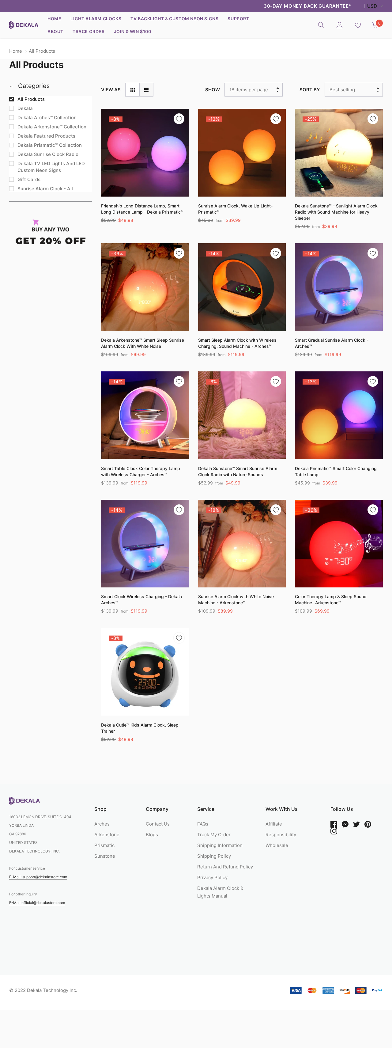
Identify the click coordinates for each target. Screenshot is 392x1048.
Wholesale (277, 845)
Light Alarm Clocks (95, 18)
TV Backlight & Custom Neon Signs (174, 18)
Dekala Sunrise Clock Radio (47, 154)
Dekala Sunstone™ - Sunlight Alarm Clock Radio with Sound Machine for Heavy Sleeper (336, 212)
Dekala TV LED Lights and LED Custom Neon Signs (51, 167)
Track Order (89, 31)
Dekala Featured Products (46, 136)
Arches (102, 824)
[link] (321, 24)
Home (54, 18)
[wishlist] (179, 118)
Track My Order (214, 834)
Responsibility (281, 834)
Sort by (310, 90)
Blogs (152, 834)
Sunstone (104, 856)
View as (111, 90)
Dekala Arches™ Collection (47, 117)
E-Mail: (15, 902)
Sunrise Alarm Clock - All (45, 189)
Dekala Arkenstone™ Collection (51, 127)
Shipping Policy (214, 856)
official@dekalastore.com (43, 902)
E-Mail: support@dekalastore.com (38, 877)
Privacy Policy (212, 877)
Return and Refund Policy (225, 867)
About (55, 31)
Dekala (25, 108)
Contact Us (158, 824)
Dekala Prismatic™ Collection (49, 145)
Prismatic (104, 845)
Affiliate (274, 824)
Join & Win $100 (132, 31)
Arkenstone (106, 834)
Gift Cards (28, 179)
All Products (31, 99)
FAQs (202, 824)
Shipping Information (220, 845)
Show (212, 90)
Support (238, 18)
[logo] (23, 25)
